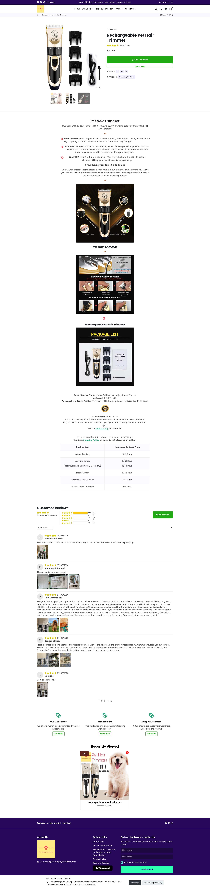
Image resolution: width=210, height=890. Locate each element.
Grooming (111, 29)
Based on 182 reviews (47, 515)
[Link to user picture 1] (42, 552)
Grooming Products (126, 77)
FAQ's (119, 8)
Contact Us (98, 841)
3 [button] (104, 701)
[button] (113, 45)
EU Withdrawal (103, 868)
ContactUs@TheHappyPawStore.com (56, 861)
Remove (127, 752)
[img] (51, 535)
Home (77, 8)
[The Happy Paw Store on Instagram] (44, 2)
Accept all (135, 882)
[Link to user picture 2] (58, 581)
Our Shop (87, 8)
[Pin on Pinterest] (172, 15)
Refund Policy (102, 428)
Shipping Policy (91, 440)
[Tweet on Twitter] (170, 15)
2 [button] (101, 701)
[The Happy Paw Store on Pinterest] (41, 2)
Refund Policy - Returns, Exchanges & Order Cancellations (104, 852)
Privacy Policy (99, 859)
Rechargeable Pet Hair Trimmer (54, 15)
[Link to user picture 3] (74, 581)
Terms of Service (101, 863)
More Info (58, 733)
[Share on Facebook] (167, 15)
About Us (130, 8)
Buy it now (140, 66)
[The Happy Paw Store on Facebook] (38, 2)
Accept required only (153, 882)
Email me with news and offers (135, 862)
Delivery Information (102, 845)
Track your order (104, 8)
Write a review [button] (163, 514)
